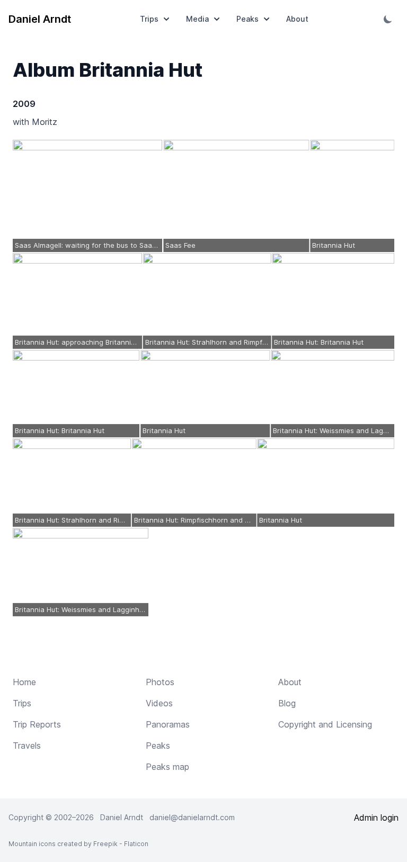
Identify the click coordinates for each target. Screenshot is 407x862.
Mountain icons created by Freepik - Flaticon (78, 844)
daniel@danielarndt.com (192, 817)
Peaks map (167, 766)
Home (24, 682)
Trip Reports (37, 724)
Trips (149, 18)
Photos (160, 682)
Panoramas (168, 724)
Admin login (376, 817)
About (297, 18)
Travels (27, 745)
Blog (287, 703)
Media (197, 18)
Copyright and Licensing (325, 724)
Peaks (247, 18)
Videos (159, 703)
